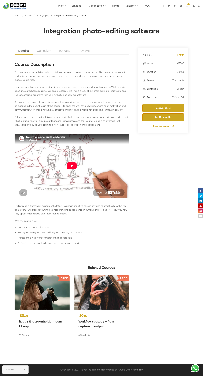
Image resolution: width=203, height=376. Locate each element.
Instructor (65, 50)
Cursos (28, 16)
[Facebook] (163, 6)
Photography (43, 16)
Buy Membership (163, 117)
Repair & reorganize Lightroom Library (40, 324)
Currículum (44, 50)
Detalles (23, 50)
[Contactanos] (195, 368)
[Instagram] (174, 6)
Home (17, 16)
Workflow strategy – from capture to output (96, 324)
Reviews (84, 50)
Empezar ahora (163, 108)
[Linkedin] (168, 6)
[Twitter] (181, 6)
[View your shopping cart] (187, 6)
